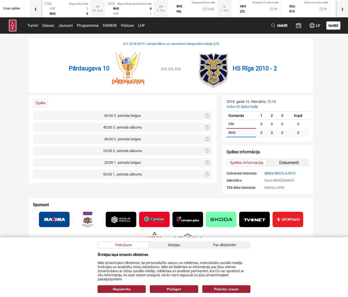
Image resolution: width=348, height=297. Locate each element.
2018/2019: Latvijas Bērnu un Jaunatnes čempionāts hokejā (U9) (174, 44)
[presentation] (35, 8)
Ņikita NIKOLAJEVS (280, 173)
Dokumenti (289, 162)
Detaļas (174, 245)
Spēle (40, 103)
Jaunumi (65, 25)
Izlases (48, 25)
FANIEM (110, 25)
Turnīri (33, 25)
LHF (141, 25)
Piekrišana (123, 245)
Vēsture (127, 25)
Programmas (88, 25)
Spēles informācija (246, 162)
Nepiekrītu (122, 289)
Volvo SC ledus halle (242, 107)
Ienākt (333, 25)
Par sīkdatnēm (224, 245)
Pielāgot (174, 289)
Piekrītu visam (226, 289)
